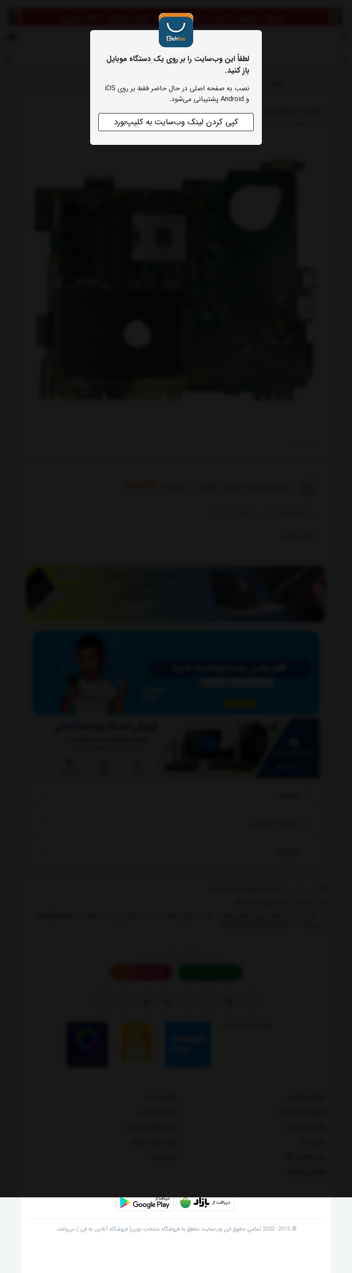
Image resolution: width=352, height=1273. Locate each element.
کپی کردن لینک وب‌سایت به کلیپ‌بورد (176, 122)
